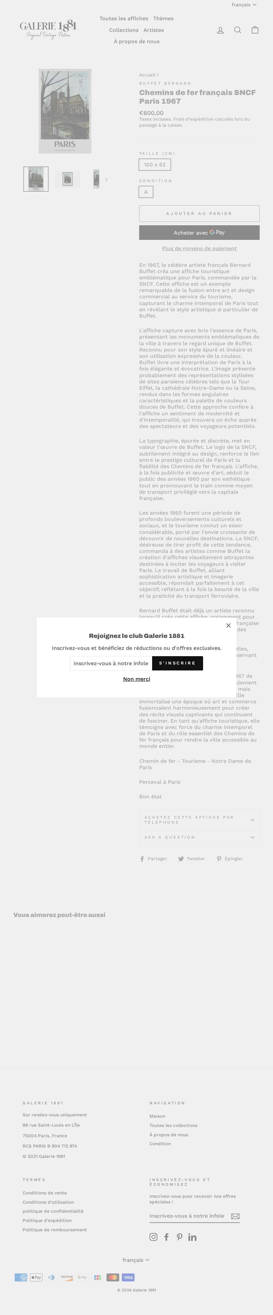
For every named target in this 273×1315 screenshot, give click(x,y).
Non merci (136, 679)
